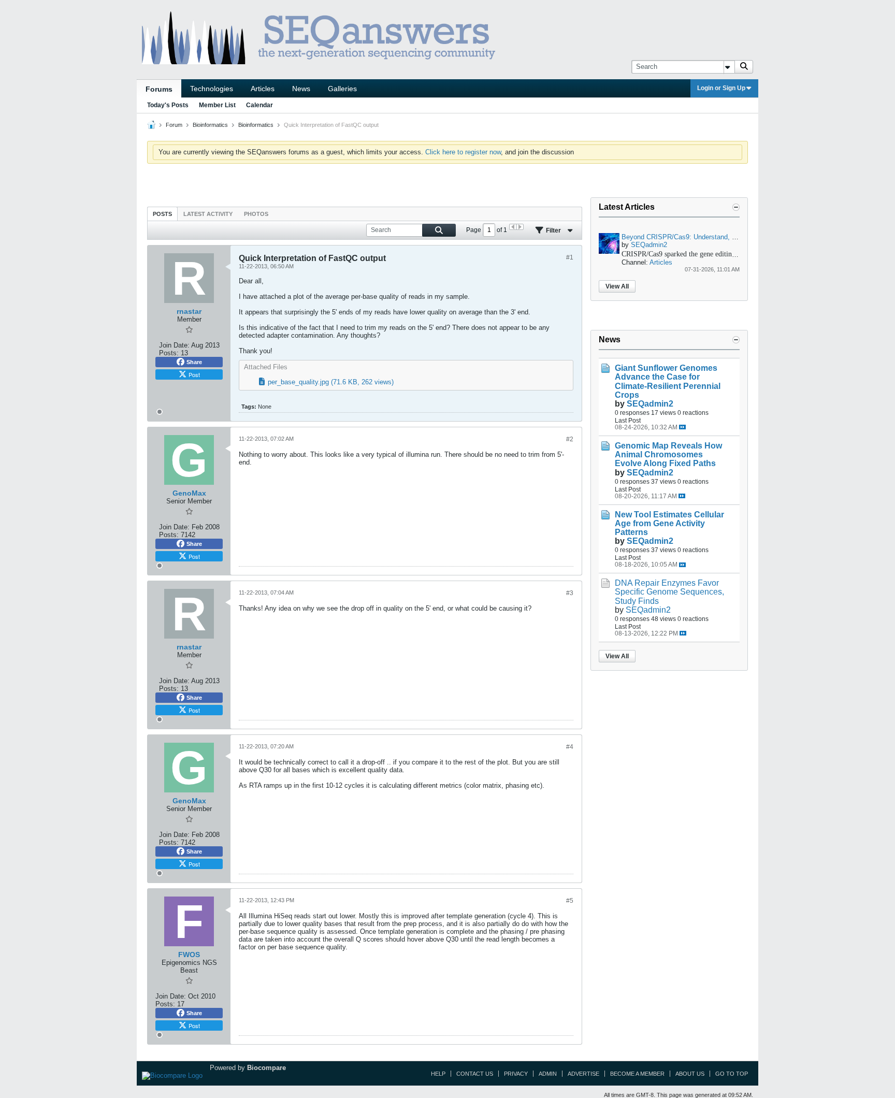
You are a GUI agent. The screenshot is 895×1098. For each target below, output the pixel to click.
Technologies (211, 88)
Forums (159, 89)
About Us (689, 1074)
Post (194, 374)
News (301, 88)
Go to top (731, 1074)
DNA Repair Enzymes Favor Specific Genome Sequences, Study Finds (669, 592)
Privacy (516, 1074)
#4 (569, 746)
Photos (256, 214)
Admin (548, 1074)
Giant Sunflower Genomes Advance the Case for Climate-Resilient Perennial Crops (667, 381)
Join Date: (174, 345)
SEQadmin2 (649, 245)
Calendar (259, 105)
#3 (569, 593)
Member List (217, 105)
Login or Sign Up (721, 88)
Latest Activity (208, 214)
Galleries (342, 88)
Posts (162, 214)
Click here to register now (463, 152)
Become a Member (637, 1074)
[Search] (743, 67)
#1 (569, 257)
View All (617, 286)
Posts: (169, 353)
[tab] (162, 214)
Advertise (583, 1074)
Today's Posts (168, 105)
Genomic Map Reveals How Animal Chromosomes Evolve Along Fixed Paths (668, 454)
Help (438, 1074)
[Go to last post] (682, 427)
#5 (569, 900)
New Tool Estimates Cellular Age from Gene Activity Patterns (669, 523)
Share (194, 362)
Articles (263, 88)
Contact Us (474, 1074)
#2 (569, 439)
